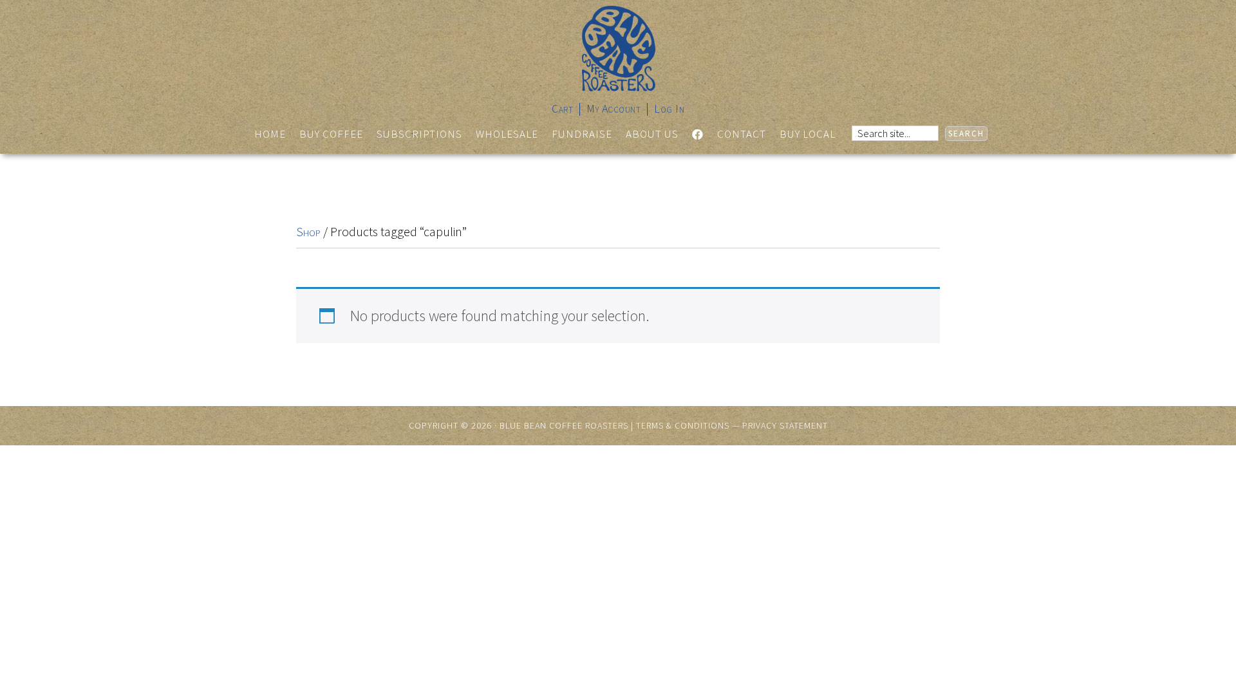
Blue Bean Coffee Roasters (618, 48)
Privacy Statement (785, 425)
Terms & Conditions (682, 425)
